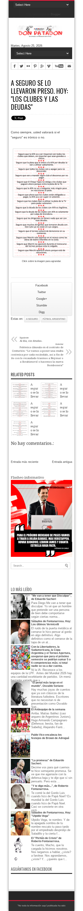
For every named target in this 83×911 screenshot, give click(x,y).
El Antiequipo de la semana (48, 709)
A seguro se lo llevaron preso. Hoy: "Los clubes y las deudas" (39, 95)
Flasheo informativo (27, 477)
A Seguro (32, 319)
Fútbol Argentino (54, 319)
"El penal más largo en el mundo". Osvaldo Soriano (47, 684)
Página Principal (16, 11)
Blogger (55, 14)
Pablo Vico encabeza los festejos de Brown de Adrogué (50, 736)
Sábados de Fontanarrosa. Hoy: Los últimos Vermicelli (51, 623)
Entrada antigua (62, 461)
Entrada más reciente (24, 461)
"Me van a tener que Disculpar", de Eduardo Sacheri (51, 597)
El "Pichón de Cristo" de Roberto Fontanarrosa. (46, 840)
